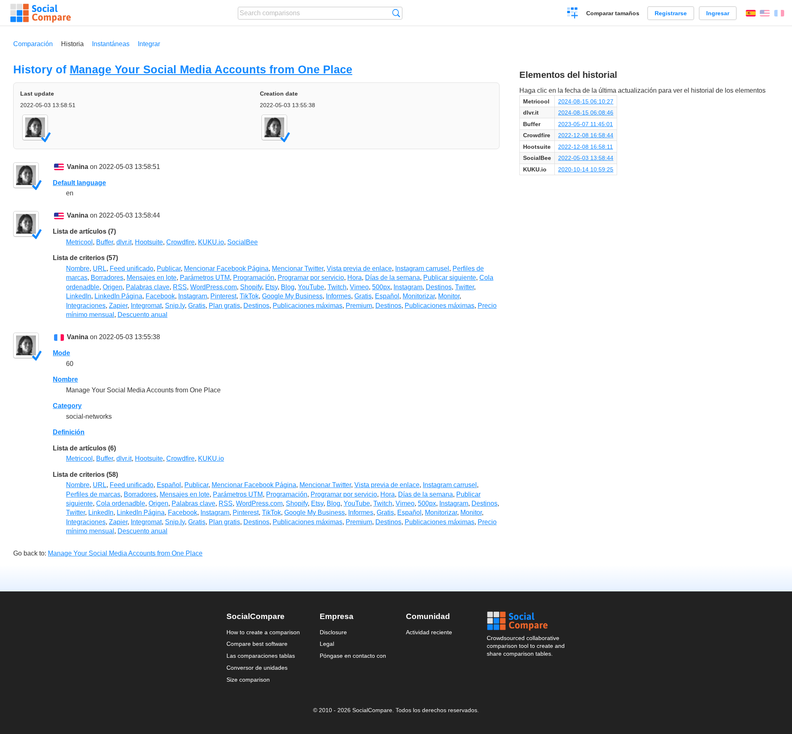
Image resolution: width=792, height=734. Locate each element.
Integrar (149, 43)
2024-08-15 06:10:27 (585, 101)
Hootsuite (149, 242)
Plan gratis (224, 305)
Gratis (363, 296)
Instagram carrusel (422, 268)
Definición (69, 432)
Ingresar (717, 13)
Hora (354, 277)
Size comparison (248, 679)
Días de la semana (392, 277)
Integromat (146, 305)
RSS (180, 287)
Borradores (107, 277)
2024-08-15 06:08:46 (585, 112)
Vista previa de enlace (359, 268)
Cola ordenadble (120, 503)
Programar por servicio (311, 277)
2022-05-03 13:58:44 (585, 158)
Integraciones (86, 305)
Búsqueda (396, 13)
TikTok (249, 296)
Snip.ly (175, 305)
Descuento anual (142, 314)
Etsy (271, 287)
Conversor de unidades (257, 667)
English (765, 13)
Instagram (408, 287)
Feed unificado (131, 268)
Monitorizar (419, 296)
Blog (288, 287)
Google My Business (292, 296)
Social (526, 621)
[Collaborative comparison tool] (41, 13)
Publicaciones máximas (307, 305)
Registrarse (671, 13)
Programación (253, 277)
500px (381, 287)
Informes (338, 296)
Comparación (33, 43)
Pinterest (223, 296)
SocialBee (242, 242)
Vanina (77, 166)
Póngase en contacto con (353, 655)
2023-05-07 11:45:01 (585, 124)
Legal (327, 643)
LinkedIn (78, 296)
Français (779, 13)
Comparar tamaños (612, 13)
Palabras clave (148, 287)
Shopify (251, 287)
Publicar (169, 268)
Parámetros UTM (205, 277)
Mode (61, 352)
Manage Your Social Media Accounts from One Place (211, 69)
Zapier (118, 305)
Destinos (439, 287)
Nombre (78, 268)
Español (751, 13)
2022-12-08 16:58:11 (585, 146)
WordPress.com (213, 287)
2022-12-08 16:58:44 (585, 135)
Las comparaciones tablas (260, 655)
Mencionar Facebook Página (226, 268)
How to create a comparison (263, 632)
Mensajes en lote (152, 277)
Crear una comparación (572, 14)
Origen (113, 287)
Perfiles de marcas (93, 494)
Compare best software (257, 643)
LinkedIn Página (118, 296)
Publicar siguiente (449, 277)
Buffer (104, 242)
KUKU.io (211, 242)
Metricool (79, 242)
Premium (359, 305)
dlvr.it (124, 242)
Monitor (449, 296)
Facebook (160, 296)
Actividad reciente (429, 632)
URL (99, 268)
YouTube (311, 287)
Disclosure (333, 632)
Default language (79, 182)
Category (67, 405)
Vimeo (359, 287)
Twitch (337, 287)
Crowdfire (180, 242)
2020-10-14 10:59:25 (585, 169)
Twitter (464, 287)
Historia (72, 43)
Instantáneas (111, 43)
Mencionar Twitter (297, 268)
